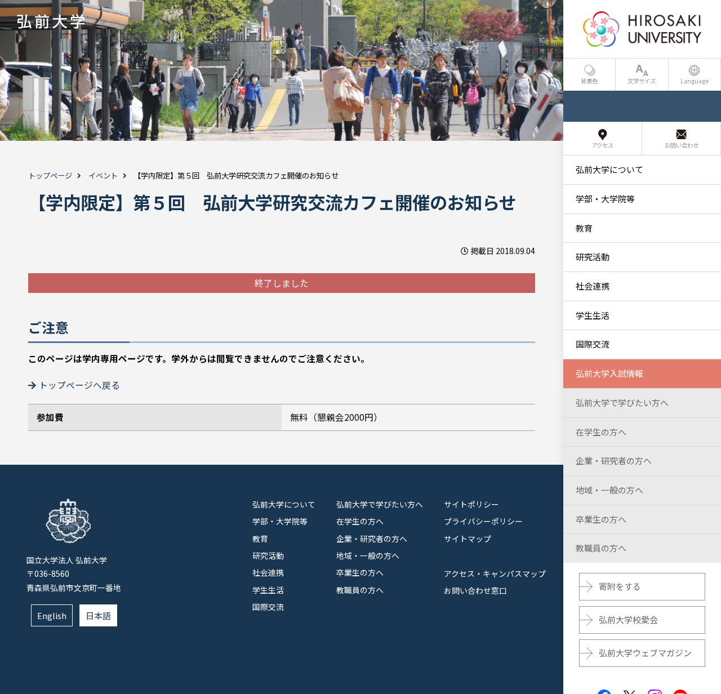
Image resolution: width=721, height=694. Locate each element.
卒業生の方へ (360, 572)
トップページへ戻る (79, 385)
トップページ (50, 175)
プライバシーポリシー (483, 521)
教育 (260, 538)
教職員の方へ (360, 589)
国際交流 (268, 606)
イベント (103, 175)
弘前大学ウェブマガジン (645, 653)
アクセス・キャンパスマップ (495, 573)
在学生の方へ (360, 521)
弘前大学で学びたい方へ (379, 504)
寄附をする (620, 586)
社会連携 (268, 572)
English (51, 615)
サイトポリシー (471, 504)
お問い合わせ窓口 (475, 590)
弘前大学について (283, 504)
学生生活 (268, 589)
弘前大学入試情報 (609, 373)
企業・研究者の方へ (371, 538)
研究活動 (268, 555)
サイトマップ (467, 538)
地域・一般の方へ (367, 555)
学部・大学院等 (280, 521)
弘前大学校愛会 (628, 619)
